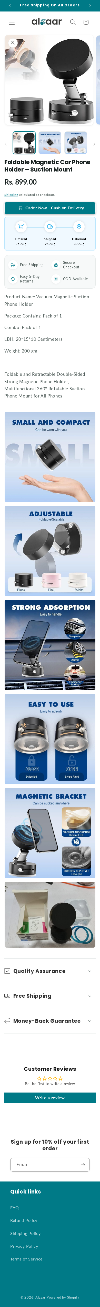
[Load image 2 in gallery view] (49, 142)
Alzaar (40, 1297)
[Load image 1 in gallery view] (24, 142)
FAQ (14, 1207)
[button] (11, 22)
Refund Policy (23, 1220)
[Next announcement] (90, 5)
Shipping (11, 194)
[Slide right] (94, 144)
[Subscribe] (82, 1165)
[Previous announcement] (10, 5)
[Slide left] (5, 144)
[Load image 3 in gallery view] (75, 142)
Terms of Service (26, 1258)
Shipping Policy (25, 1233)
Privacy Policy (24, 1246)
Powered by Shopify (63, 1297)
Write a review (50, 1097)
